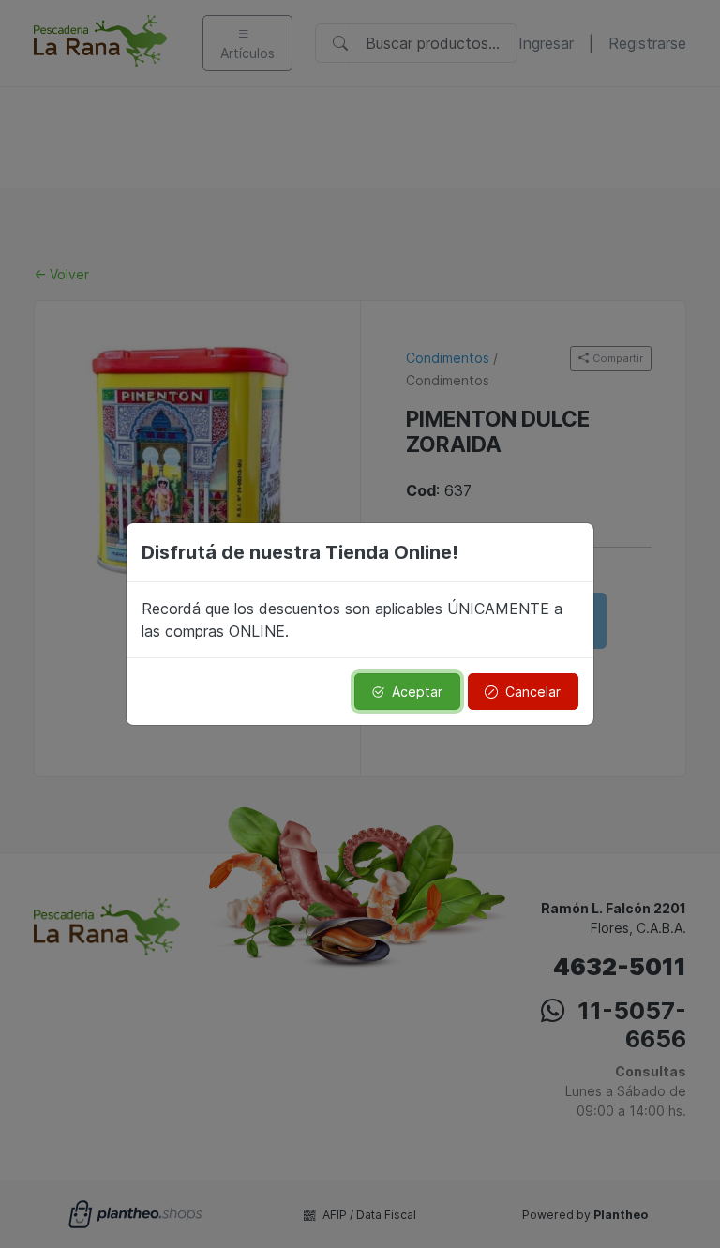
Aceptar (417, 691)
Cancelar (533, 691)
